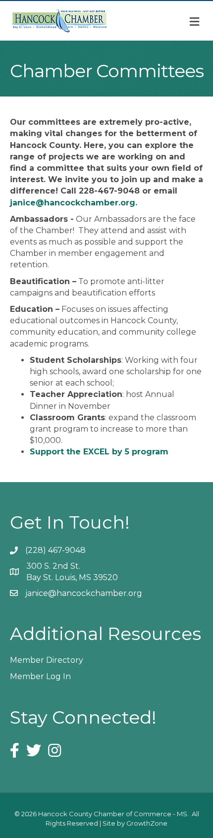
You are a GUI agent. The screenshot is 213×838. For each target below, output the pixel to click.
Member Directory (46, 660)
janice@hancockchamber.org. (73, 202)
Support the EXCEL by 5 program (99, 451)
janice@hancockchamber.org (83, 593)
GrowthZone (146, 823)
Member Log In (40, 676)
